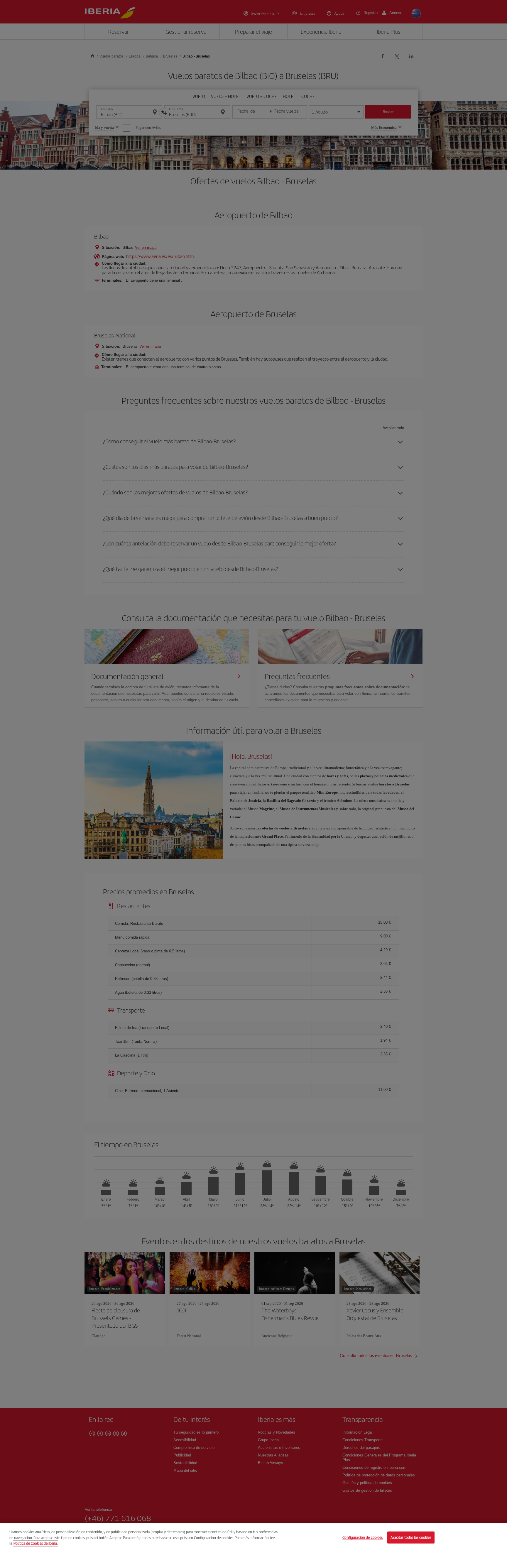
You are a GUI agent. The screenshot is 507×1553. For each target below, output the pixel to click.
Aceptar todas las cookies (411, 1537)
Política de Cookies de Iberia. (35, 1543)
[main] (253, 1538)
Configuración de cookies (362, 1537)
